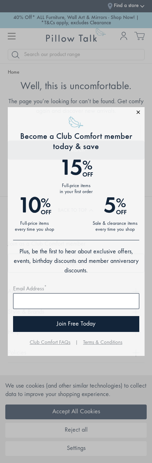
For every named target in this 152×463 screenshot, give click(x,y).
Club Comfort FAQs (50, 342)
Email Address (30, 289)
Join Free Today (76, 324)
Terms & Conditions (102, 342)
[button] (76, 113)
